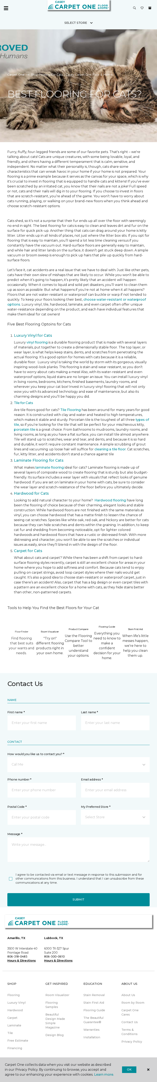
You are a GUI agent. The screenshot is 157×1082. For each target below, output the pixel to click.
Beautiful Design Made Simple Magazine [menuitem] (55, 1021)
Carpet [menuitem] (12, 1018)
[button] (134, 8)
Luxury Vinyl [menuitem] (16, 1002)
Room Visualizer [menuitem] (57, 995)
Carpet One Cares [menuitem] (130, 1012)
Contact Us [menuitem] (129, 1022)
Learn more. (104, 1074)
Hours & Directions (21, 960)
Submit (78, 899)
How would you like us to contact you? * (35, 754)
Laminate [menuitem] (14, 1025)
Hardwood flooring (110, 500)
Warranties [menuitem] (91, 1030)
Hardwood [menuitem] (15, 1010)
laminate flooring (49, 467)
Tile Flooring (70, 410)
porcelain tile (24, 429)
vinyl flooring (37, 342)
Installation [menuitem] (91, 1037)
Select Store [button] (75, 23)
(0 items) (149, 8)
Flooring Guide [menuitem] (94, 1010)
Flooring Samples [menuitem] (51, 1005)
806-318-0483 (17, 956)
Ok (129, 1069)
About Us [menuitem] (128, 995)
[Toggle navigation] (6, 8)
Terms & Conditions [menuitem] (129, 1032)
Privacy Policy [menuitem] (131, 1041)
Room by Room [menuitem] (132, 1002)
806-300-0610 (54, 956)
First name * (16, 712)
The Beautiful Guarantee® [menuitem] (93, 1020)
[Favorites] (142, 8)
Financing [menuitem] (14, 1048)
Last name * (89, 712)
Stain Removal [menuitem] (94, 995)
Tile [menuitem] (10, 1033)
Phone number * (19, 779)
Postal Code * (16, 806)
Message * (14, 834)
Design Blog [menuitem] (54, 1035)
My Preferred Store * (95, 806)
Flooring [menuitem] (13, 995)
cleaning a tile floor (110, 449)
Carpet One (16, 74)
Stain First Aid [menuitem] (93, 1002)
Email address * (92, 779)
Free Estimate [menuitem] (17, 1040)
